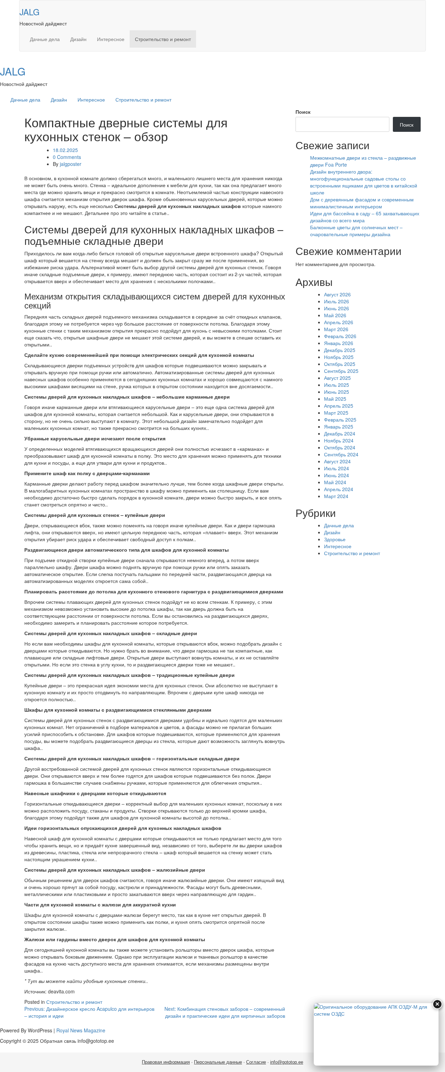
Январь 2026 (338, 342)
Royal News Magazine (80, 1030)
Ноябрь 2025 (339, 356)
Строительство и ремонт (163, 38)
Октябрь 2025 (339, 363)
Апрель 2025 (338, 405)
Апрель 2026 (338, 322)
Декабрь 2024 (339, 433)
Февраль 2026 (340, 336)
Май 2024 (335, 482)
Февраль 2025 (340, 419)
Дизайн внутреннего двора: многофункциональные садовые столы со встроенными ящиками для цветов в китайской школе (363, 182)
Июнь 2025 (336, 391)
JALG (29, 12)
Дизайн (78, 38)
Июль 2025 (336, 384)
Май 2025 (335, 398)
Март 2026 (336, 329)
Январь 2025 (338, 426)
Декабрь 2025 (339, 349)
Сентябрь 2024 (341, 454)
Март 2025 (336, 412)
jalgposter (70, 163)
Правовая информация (166, 1062)
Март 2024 (336, 496)
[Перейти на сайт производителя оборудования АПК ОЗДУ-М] (376, 1034)
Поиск (303, 111)
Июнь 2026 (336, 308)
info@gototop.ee (286, 1062)
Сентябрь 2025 (341, 370)
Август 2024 (337, 461)
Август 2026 (337, 294)
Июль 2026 (336, 301)
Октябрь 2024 (339, 447)
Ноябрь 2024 (339, 440)
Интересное (110, 38)
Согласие (256, 1062)
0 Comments (67, 156)
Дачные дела (45, 38)
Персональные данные (218, 1062)
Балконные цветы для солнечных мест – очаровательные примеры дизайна (356, 231)
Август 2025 (337, 377)
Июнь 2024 (336, 475)
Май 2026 (335, 315)
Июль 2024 (336, 468)
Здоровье (335, 539)
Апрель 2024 (338, 489)
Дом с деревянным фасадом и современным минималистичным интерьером (362, 203)
